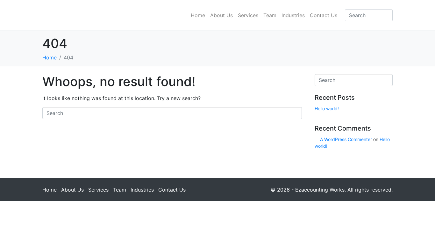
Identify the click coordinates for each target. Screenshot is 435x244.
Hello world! (327, 108)
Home (198, 15)
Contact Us (323, 15)
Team (269, 15)
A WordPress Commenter (346, 139)
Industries (293, 15)
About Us (221, 15)
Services (248, 15)
